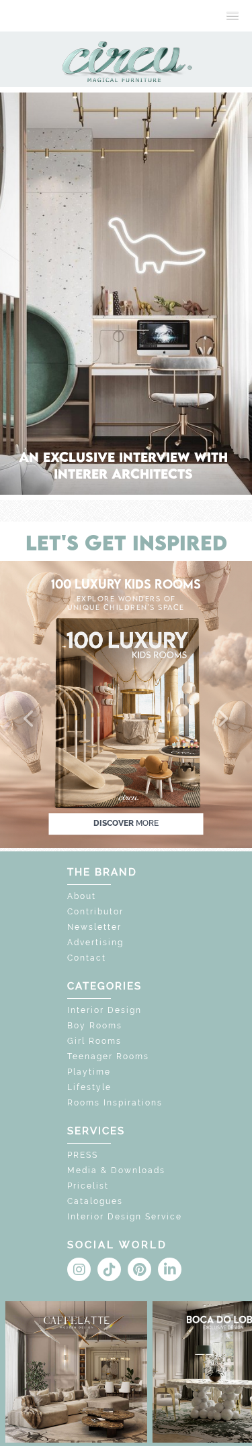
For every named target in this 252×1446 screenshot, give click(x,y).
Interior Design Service (124, 1216)
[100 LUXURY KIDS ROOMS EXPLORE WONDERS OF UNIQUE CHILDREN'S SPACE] (126, 703)
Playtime (89, 1072)
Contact (86, 958)
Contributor (95, 911)
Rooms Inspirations (115, 1102)
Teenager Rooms (108, 1056)
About (81, 896)
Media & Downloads (116, 1170)
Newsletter (94, 927)
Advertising (95, 942)
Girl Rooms (94, 1041)
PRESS (82, 1155)
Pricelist (88, 1186)
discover (126, 823)
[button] (30, 719)
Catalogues (95, 1201)
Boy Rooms (94, 1025)
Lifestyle (89, 1087)
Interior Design (104, 1010)
